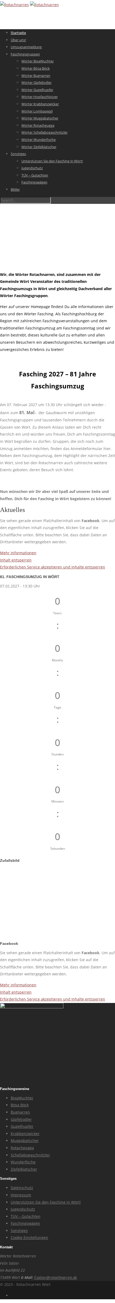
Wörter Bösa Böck (35, 68)
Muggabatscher (25, 1140)
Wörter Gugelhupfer (37, 89)
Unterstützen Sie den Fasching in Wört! (52, 161)
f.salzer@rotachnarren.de (55, 1277)
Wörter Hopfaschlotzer (39, 96)
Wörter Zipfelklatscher (38, 146)
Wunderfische (23, 1162)
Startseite (18, 32)
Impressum (21, 1194)
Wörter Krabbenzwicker (40, 104)
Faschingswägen (34, 182)
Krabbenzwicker (25, 1133)
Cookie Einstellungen (29, 1237)
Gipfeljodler (21, 1119)
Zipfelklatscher (24, 1169)
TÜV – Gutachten (34, 175)
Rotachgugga (22, 1147)
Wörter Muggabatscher (39, 118)
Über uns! (18, 40)
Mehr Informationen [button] (18, 552)
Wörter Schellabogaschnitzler (44, 132)
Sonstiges (18, 153)
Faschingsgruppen (25, 54)
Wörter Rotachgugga (37, 125)
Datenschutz (22, 1187)
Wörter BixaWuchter (37, 61)
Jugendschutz (32, 168)
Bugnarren (20, 1112)
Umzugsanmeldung (26, 46)
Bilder (15, 189)
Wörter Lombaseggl (37, 111)
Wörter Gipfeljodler (36, 82)
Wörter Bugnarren (35, 75)
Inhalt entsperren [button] (16, 560)
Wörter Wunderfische (38, 139)
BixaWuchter (22, 1097)
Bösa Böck (20, 1104)
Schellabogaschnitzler (30, 1155)
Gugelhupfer (22, 1126)
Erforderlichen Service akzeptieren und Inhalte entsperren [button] (52, 567)
